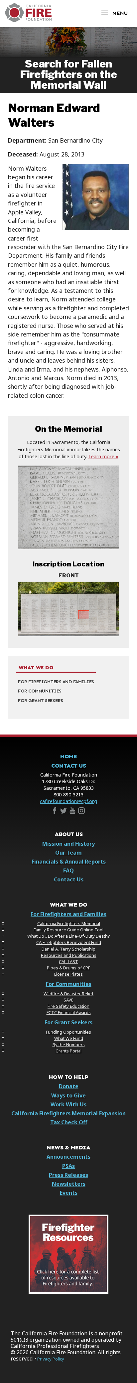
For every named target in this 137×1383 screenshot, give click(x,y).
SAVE (68, 1000)
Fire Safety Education (68, 1006)
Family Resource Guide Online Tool (68, 930)
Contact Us (68, 765)
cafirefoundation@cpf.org (68, 801)
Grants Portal (68, 1051)
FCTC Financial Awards (69, 1012)
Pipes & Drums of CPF (68, 968)
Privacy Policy (50, 1359)
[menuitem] (68, 682)
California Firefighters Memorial (68, 923)
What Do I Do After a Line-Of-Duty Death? (68, 936)
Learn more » (103, 456)
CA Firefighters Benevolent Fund (68, 942)
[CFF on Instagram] (81, 812)
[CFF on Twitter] (63, 812)
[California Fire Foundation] (28, 20)
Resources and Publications (68, 955)
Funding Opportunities (68, 1032)
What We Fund (68, 1038)
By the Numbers (69, 1045)
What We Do (36, 667)
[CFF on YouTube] (72, 812)
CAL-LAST (68, 961)
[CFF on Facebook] (54, 812)
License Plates (68, 974)
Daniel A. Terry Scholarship (68, 949)
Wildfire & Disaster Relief (68, 994)
